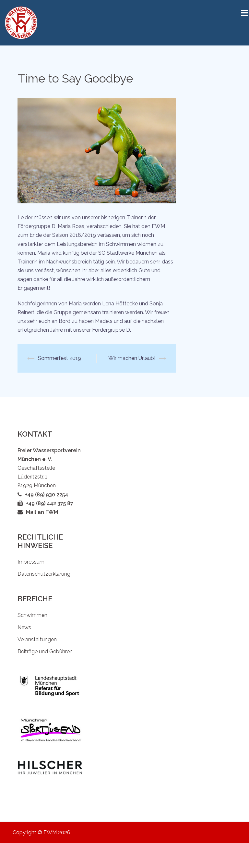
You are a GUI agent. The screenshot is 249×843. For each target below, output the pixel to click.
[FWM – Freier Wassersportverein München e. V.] (21, 22)
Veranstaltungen (37, 639)
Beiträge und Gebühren (45, 651)
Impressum (31, 562)
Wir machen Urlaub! (131, 358)
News (24, 627)
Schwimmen (32, 615)
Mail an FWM (42, 512)
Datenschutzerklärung (44, 574)
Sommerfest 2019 (59, 358)
